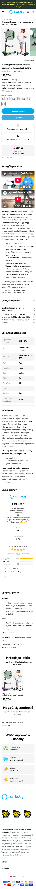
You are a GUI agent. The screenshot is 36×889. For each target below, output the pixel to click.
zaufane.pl (23, 522)
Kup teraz (18, 117)
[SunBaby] (17, 12)
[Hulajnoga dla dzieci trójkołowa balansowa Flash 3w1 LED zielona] (12, 680)
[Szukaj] (28, 12)
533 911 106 (14, 644)
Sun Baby (31, 60)
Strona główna (7, 19)
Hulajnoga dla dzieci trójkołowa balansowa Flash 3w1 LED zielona (12, 694)
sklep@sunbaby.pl (9, 647)
